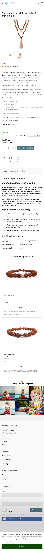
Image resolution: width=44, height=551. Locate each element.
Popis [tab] (5, 171)
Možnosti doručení (34, 136)
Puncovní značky (7, 436)
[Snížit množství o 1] (4, 148)
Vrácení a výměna (7, 439)
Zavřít (37, 165)
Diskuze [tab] (25, 171)
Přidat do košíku (27, 148)
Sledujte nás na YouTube (7, 464)
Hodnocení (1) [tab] (14, 171)
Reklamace (5, 442)
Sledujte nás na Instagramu (22, 384)
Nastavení (10, 542)
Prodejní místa (6, 479)
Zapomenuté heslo (7, 512)
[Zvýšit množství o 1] (13, 148)
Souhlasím (22, 546)
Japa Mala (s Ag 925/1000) (28, 241)
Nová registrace (6, 509)
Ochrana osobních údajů (9, 433)
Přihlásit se (36, 510)
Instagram (3, 464)
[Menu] (2, 3)
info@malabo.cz (6, 459)
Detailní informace (8, 125)
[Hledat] (38, 2)
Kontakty (4, 445)
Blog (3, 475)
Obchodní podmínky (8, 430)
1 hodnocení (14, 66)
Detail (21, 307)
